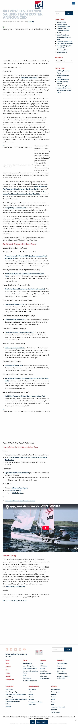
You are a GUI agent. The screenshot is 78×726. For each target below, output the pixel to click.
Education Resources (45, 673)
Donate (8, 673)
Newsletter (54, 709)
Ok (33, 722)
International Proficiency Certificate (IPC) (63, 677)
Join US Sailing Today (63, 86)
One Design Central (63, 79)
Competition (9, 686)
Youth (41, 663)
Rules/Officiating (34, 686)
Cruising (59, 666)
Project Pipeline (55, 692)
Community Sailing (62, 663)
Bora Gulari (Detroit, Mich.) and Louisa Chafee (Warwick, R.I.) (25, 289)
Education (43, 660)
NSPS (24, 675)
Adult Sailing (43, 666)
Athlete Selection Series (29, 78)
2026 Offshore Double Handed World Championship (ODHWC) (16, 700)
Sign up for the (17, 473)
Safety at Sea (43, 676)
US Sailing (31, 21)
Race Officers (43, 671)
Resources (8, 706)
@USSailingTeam (15, 490)
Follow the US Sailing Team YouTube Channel (20, 501)
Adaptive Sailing (61, 668)
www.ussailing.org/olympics (15, 586)
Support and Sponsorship (58, 707)
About (8, 660)
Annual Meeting (27, 663)
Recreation (60, 660)
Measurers (31, 697)
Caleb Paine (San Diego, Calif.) (15, 320)
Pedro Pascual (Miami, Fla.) (14, 365)
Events (25, 660)
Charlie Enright (61, 22)
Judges (31, 692)
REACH (59, 33)
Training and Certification (35, 702)
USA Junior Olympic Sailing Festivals (30, 672)
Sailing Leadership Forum (30, 668)
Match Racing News (63, 35)
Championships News (63, 26)
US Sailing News (62, 24)
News (7, 663)
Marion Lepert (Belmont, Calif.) (15, 348)
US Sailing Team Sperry (20, 488)
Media (53, 699)
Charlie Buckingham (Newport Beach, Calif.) (19, 332)
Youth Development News (65, 43)
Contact (8, 676)
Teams (53, 702)
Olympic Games (55, 689)
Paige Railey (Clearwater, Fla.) (16, 208)
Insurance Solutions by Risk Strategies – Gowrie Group (64, 90)
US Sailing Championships (30, 680)
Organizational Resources (64, 41)
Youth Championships (12, 692)
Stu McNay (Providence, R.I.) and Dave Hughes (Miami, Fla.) (25, 396)
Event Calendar (27, 678)
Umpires (31, 694)
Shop (7, 670)
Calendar (8, 667)
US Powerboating (44, 678)
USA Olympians (55, 712)
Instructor (42, 668)
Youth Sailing (9, 689)
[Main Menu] (74, 4)
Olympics (54, 686)
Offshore (8, 704)
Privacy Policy (10, 679)
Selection (53, 697)
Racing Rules (32, 704)
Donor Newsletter (62, 50)
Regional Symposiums (29, 666)
